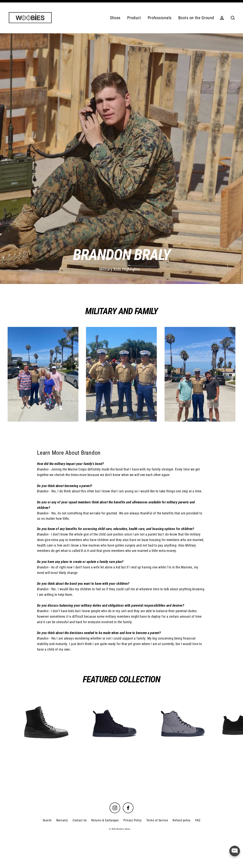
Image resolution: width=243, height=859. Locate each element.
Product (134, 17)
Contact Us (80, 820)
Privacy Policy (132, 820)
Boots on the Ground (196, 17)
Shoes (115, 17)
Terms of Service (157, 820)
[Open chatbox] (234, 851)
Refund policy (181, 820)
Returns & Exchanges (105, 820)
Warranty (62, 820)
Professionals (160, 17)
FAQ (197, 820)
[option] (121, 158)
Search (47, 820)
